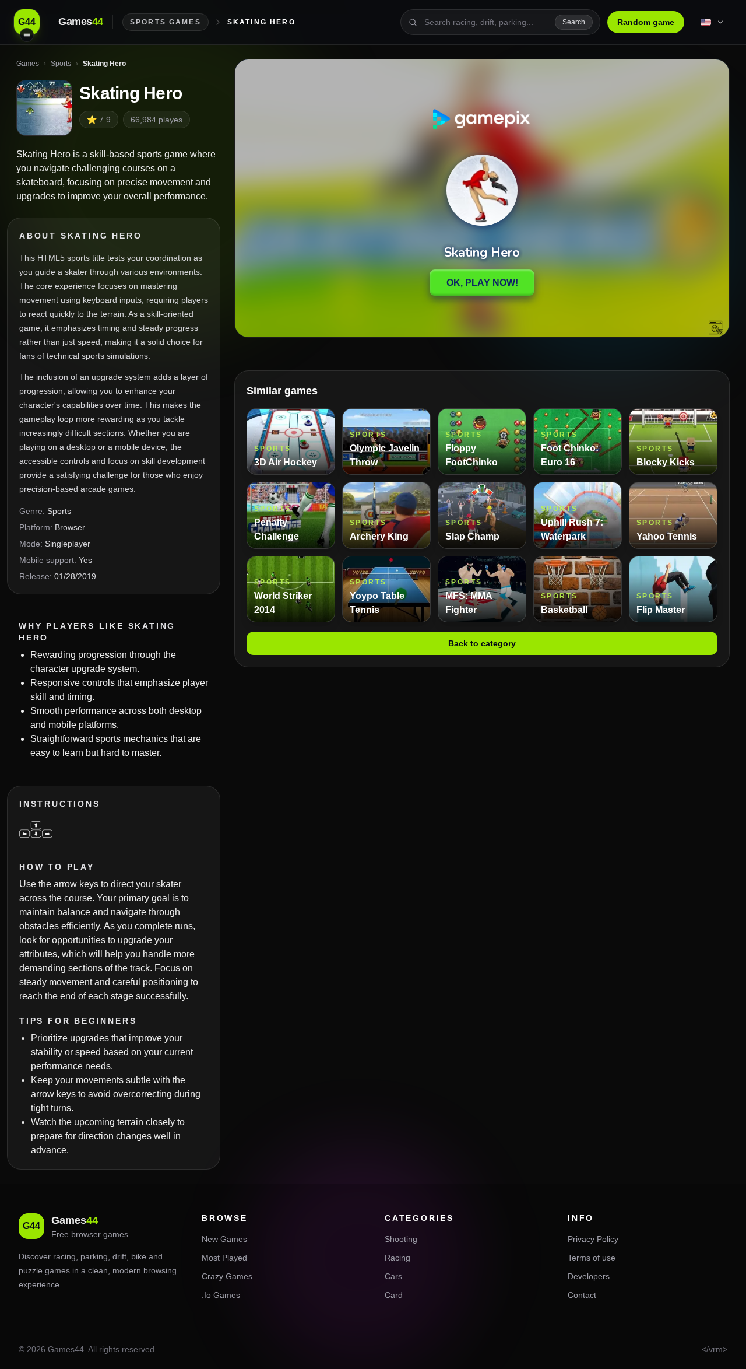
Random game (645, 22)
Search (573, 22)
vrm (716, 1349)
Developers (589, 1276)
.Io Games (221, 1295)
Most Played (224, 1257)
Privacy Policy (593, 1239)
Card (394, 1295)
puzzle (31, 1270)
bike (138, 1256)
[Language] (713, 22)
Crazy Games (227, 1276)
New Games (224, 1239)
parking (94, 1256)
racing (64, 1256)
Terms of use (591, 1257)
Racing (397, 1257)
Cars (393, 1276)
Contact (582, 1295)
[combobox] (486, 22)
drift (119, 1256)
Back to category (482, 643)
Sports (59, 511)
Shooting (401, 1239)
